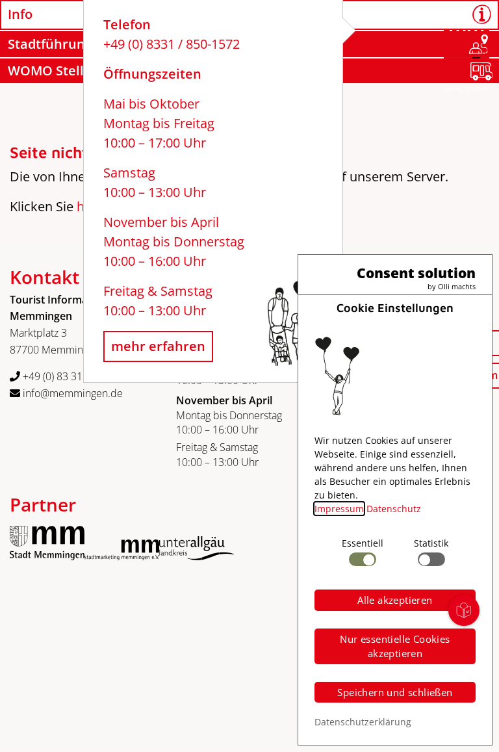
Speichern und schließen (394, 692)
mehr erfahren (158, 346)
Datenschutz (393, 508)
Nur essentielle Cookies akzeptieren (395, 646)
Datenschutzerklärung (362, 722)
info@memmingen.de (71, 393)
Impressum (339, 508)
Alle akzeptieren (394, 599)
